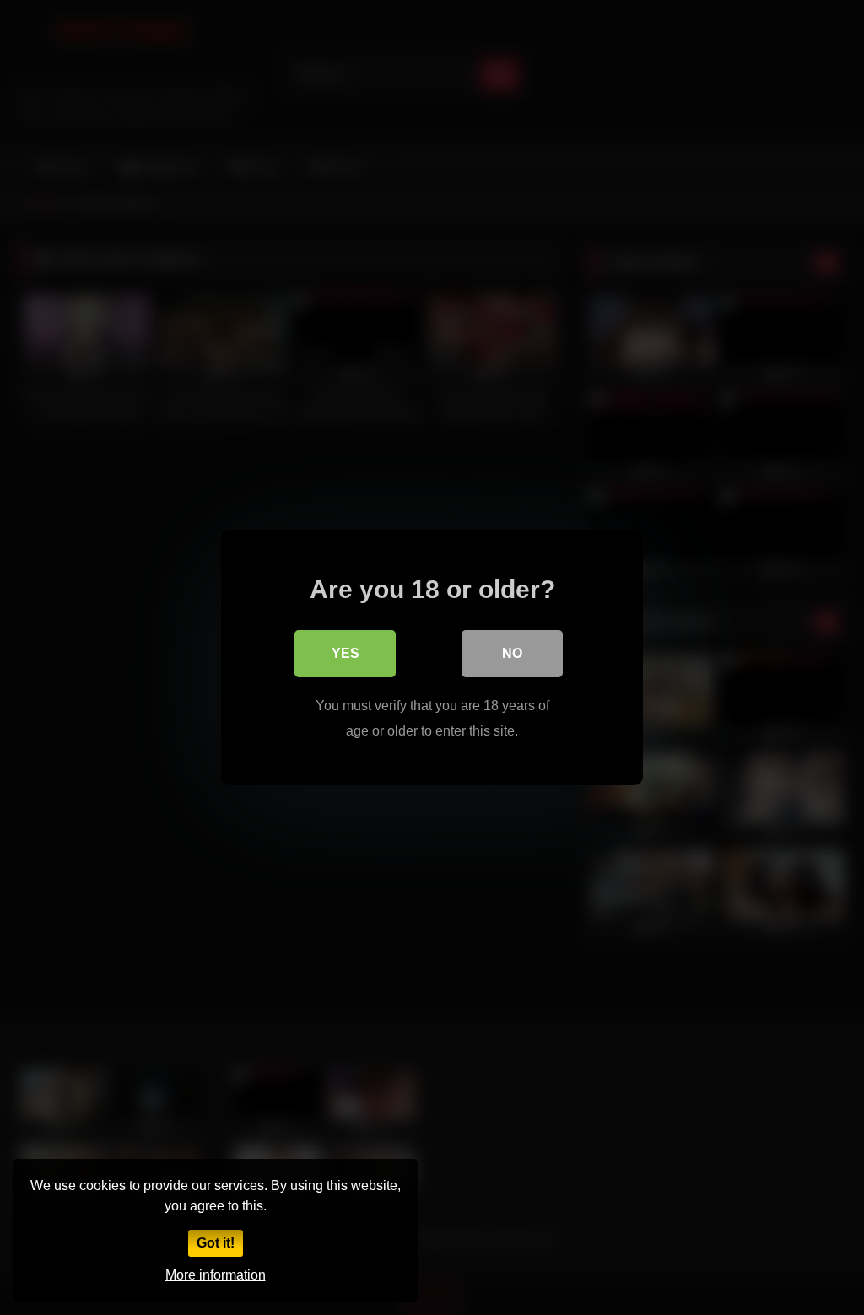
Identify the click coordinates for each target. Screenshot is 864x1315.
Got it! (216, 1243)
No (512, 653)
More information (215, 1275)
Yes (345, 653)
